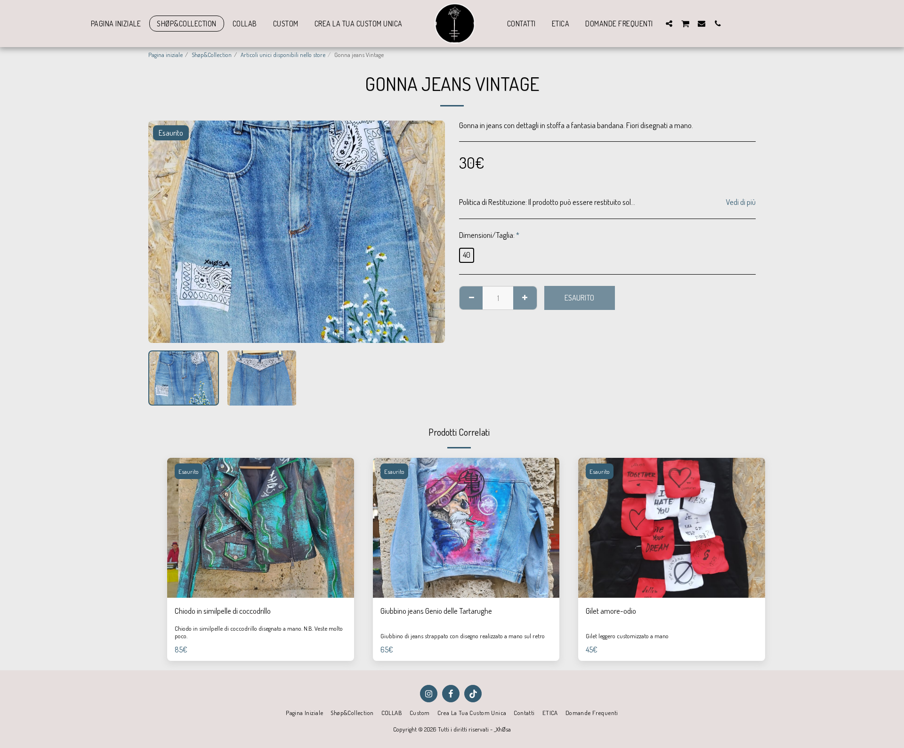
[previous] (163, 231)
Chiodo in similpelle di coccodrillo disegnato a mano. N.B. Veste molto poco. (259, 632)
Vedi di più (741, 202)
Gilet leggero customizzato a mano (627, 636)
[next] (430, 231)
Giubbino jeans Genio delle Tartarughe (436, 611)
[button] (669, 23)
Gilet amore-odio (611, 611)
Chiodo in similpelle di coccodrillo (223, 611)
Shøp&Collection (212, 54)
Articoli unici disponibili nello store (283, 54)
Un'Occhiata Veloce (260, 574)
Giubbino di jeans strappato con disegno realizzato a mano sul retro (462, 636)
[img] (260, 528)
